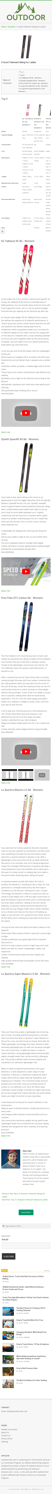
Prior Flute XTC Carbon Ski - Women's (34, 83)
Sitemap (4, 1441)
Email (5, 1239)
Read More (26, 1212)
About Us (5, 1432)
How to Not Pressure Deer (27, 1368)
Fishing (26, 1313)
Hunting (26, 1361)
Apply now (5, 432)
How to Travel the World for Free (29, 1320)
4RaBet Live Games (9, 1429)
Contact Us (5, 1435)
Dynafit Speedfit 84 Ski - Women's (32, 81)
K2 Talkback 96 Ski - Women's (31, 78)
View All (47, 1271)
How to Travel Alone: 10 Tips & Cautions (32, 1344)
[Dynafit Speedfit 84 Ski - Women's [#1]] (26, 444)
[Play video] (9, 775)
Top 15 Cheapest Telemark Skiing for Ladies (29, 1199)
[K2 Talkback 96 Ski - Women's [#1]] (26, 246)
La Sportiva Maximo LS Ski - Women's (34, 86)
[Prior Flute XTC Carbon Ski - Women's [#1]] (26, 603)
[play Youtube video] (26, 413)
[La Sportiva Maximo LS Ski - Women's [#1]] (26, 795)
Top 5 (22, 75)
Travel (25, 1323)
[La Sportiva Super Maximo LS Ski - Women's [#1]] (26, 979)
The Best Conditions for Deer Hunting (31, 1380)
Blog (7, 1281)
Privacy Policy (6, 1438)
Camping (26, 1337)
